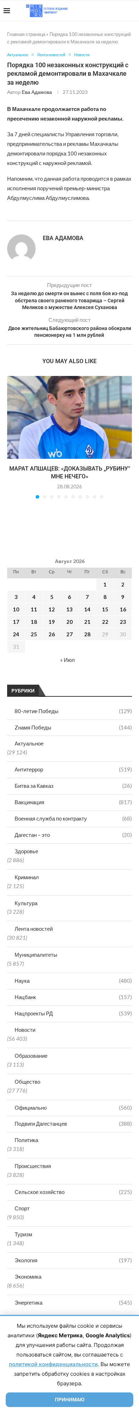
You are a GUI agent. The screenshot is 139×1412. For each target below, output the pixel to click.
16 (123, 609)
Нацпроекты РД (73, 1013)
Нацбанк (73, 997)
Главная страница (26, 34)
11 (34, 609)
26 (51, 634)
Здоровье (26, 851)
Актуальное (29, 743)
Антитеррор (73, 769)
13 (69, 609)
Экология (73, 1260)
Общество (27, 1081)
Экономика (28, 1276)
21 (87, 622)
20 (69, 622)
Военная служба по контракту (73, 818)
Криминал (27, 877)
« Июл (67, 660)
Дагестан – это (73, 835)
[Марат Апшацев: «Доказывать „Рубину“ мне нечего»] (69, 417)
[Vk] (106, 10)
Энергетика (73, 1302)
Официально (73, 1107)
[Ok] (121, 10)
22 (105, 622)
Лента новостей (34, 928)
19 (51, 622)
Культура (26, 903)
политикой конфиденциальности (53, 1364)
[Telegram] (113, 10)
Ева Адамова (37, 92)
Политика (26, 1140)
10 (16, 609)
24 (16, 634)
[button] (13, 437)
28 (87, 634)
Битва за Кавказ (73, 785)
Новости (25, 1029)
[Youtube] (99, 10)
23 (123, 622)
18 (34, 622)
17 (16, 622)
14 (87, 609)
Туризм (23, 1234)
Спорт (22, 1208)
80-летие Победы (73, 711)
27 (69, 634)
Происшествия (33, 1166)
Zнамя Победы (73, 727)
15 (105, 609)
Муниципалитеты (36, 954)
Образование (31, 1055)
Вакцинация (73, 802)
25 (34, 634)
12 (51, 609)
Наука (73, 980)
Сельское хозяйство (73, 1192)
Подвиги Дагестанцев (73, 1123)
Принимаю (69, 1399)
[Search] (131, 10)
